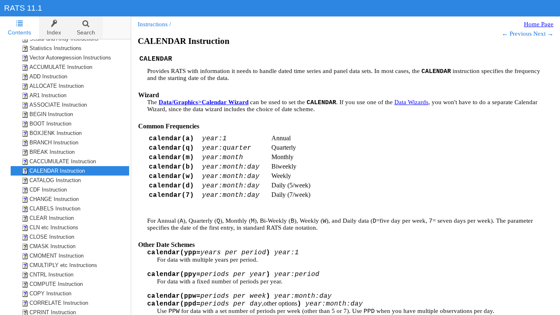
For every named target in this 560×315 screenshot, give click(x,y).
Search (86, 32)
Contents (19, 32)
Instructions (153, 24)
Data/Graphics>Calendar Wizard (203, 102)
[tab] (19, 27)
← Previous (517, 33)
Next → (543, 33)
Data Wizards (411, 102)
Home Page (538, 24)
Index (54, 32)
